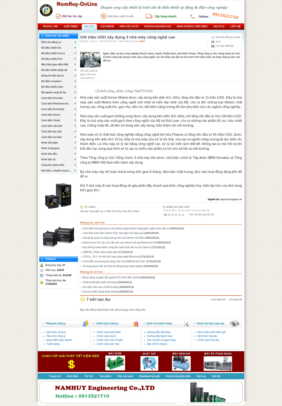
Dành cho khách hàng (159, 323)
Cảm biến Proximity (52, 109)
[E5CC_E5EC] (58, 214)
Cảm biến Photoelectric (55, 103)
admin (142, 41)
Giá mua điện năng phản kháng (100, 291)
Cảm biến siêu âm (51, 126)
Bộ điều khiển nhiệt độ (54, 70)
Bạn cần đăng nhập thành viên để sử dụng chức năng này (112, 309)
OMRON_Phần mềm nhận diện (100, 252)
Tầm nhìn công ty (55, 336)
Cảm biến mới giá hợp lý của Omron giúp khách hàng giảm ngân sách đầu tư (126, 228)
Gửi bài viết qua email (228, 37)
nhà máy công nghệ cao (91, 211)
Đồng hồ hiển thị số (52, 75)
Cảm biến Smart (50, 114)
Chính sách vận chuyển (110, 340)
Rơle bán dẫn (49, 153)
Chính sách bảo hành (109, 332)
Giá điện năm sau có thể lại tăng (101, 287)
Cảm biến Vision (50, 120)
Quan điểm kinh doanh (59, 340)
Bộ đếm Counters (51, 81)
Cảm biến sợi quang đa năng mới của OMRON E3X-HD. (114, 261)
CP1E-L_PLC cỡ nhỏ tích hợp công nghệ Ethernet (111, 256)
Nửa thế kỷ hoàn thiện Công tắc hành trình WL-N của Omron (116, 247)
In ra (218, 41)
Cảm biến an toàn (51, 137)
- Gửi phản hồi (235, 299)
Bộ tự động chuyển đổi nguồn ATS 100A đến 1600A (111, 277)
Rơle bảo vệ (48, 159)
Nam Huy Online (131, 211)
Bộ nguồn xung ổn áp (53, 92)
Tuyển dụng (53, 344)
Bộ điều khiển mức (52, 86)
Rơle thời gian (49, 142)
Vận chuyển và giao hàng (161, 340)
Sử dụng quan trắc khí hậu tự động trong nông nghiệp (113, 266)
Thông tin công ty (56, 323)
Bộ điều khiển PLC (52, 58)
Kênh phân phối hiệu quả (211, 332)
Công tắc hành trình (52, 165)
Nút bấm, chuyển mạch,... (56, 170)
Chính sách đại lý (106, 336)
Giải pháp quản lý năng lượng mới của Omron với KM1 (113, 237)
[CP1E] (58, 254)
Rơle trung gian (50, 148)
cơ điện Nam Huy (112, 211)
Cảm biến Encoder (52, 98)
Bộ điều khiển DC (51, 47)
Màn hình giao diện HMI (54, 64)
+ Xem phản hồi (217, 299)
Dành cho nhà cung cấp (210, 323)
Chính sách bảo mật (108, 344)
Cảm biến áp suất (51, 131)
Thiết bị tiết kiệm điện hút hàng (100, 282)
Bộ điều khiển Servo (53, 53)
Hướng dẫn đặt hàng (159, 332)
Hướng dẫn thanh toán (160, 336)
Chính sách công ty (107, 323)
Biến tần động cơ (51, 42)
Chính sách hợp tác (208, 340)
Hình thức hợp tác (207, 336)
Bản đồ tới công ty (157, 344)
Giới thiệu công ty (56, 332)
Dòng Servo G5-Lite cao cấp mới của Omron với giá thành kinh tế (119, 242)
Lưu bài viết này (225, 45)
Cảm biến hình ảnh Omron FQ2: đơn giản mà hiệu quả (113, 233)
